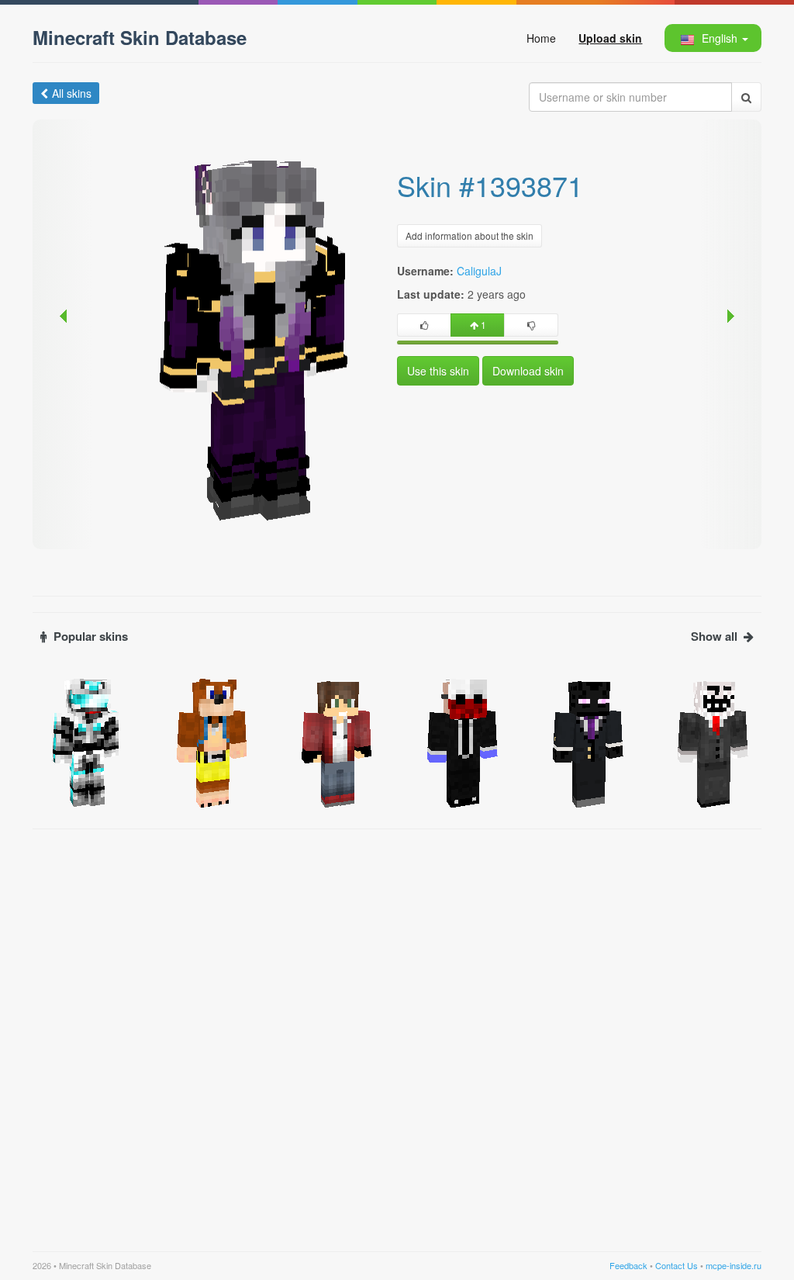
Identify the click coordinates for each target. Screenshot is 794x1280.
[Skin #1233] (710, 741)
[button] (712, 38)
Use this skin (438, 371)
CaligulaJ (479, 270)
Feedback (628, 1265)
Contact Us (676, 1265)
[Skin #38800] (209, 741)
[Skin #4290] (84, 741)
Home (541, 38)
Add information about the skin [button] (469, 235)
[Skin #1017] (460, 741)
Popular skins (91, 636)
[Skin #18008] (334, 741)
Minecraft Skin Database (140, 37)
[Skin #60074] (585, 741)
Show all (714, 636)
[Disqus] (397, 1031)
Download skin (528, 371)
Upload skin (610, 38)
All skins (71, 93)
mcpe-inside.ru (733, 1265)
